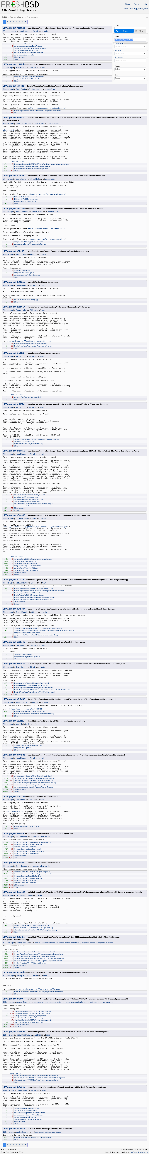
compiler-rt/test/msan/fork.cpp (24, 441)
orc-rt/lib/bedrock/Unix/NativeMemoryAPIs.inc (29, 495)
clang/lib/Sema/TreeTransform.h (25, 561)
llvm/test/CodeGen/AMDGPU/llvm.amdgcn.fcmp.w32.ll (33, 1013)
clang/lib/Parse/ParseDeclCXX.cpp (26, 568)
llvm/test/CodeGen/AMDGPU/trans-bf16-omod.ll (30, 963)
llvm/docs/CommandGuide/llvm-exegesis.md (29, 851)
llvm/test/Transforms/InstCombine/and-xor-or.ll (29, 711)
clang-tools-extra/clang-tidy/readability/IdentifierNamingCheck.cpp (36, 635)
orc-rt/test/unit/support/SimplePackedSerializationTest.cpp (33, 780)
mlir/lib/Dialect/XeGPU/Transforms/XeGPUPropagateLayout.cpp (35, 930)
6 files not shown (19, 508)
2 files (16, 81)
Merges (117, 66)
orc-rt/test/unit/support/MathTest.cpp (26, 1108)
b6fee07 (20, 251)
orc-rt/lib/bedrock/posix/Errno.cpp (25, 44)
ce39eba (21, 1031)
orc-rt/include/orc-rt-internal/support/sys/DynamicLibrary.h (33, 504)
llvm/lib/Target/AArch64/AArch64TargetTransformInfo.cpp (33, 687)
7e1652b (21, 28)
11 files (16, 604)
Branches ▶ (119, 57)
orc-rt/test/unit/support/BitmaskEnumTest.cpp (29, 1113)
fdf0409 (20, 86)
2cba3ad (21, 579)
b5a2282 (21, 796)
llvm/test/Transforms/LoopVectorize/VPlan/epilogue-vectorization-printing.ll (39, 954)
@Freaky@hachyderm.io (139, 1152)
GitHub (35, 31)
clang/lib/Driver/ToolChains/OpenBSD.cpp (28, 745)
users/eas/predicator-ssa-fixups (48, 1132)
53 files (16, 967)
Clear (141, 31)
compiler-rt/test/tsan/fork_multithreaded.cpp (28, 444)
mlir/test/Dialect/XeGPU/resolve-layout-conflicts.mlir (31, 925)
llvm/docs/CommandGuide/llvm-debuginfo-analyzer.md (32, 842)
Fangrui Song (21, 254)
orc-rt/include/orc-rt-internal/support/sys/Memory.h (30, 506)
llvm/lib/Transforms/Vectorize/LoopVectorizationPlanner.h (33, 346)
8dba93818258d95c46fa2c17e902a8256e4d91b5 (46, 239)
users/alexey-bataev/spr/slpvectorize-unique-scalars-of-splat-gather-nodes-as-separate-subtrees (73, 943)
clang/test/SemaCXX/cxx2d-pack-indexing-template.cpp (33, 559)
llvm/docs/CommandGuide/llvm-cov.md (27, 849)
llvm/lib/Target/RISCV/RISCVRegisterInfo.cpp (29, 593)
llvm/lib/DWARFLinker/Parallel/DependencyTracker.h (31, 168)
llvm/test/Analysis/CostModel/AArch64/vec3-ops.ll (31, 685)
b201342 (21, 208)
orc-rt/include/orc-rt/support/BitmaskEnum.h (28, 1115)
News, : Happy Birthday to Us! (136, 9)
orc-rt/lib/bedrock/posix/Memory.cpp (26, 50)
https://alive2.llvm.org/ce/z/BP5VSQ (25, 709)
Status (136, 4)
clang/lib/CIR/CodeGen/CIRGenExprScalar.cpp (29, 79)
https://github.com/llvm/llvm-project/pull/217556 (29, 341)
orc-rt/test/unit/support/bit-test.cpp (25, 1117)
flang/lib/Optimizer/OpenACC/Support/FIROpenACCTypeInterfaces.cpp (38, 961)
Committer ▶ (119, 43)
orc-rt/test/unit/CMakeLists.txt (24, 55)
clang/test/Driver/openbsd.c (23, 748)
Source (117, 36)
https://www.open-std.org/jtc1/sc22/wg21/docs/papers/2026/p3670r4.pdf (35, 527)
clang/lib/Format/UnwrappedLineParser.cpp (28, 242)
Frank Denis (21, 89)
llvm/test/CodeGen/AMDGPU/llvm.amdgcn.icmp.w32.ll (33, 1020)
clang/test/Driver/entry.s (22, 270)
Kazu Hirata (20, 800)
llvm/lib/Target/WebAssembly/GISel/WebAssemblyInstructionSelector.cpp (39, 591)
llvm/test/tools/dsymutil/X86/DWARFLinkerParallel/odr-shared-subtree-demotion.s (41, 164)
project (12, 28)
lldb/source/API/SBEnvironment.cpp (26, 199)
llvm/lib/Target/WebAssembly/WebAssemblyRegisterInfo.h (33, 599)
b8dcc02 (21, 515)
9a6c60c (21, 1087)
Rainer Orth (20, 356)
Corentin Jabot (22, 518)
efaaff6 (20, 999)
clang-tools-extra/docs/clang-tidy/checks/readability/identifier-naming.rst (38, 628)
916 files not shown (22, 1024)
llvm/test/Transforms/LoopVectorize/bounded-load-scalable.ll (34, 956)
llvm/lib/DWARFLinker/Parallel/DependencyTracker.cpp (32, 166)
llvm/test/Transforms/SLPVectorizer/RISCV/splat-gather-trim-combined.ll (38, 992)
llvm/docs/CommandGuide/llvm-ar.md (26, 853)
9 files (16, 1124)
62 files (16, 887)
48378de (21, 972)
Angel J (18, 724)
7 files (16, 59)
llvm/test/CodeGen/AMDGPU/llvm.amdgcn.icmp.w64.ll (33, 1018)
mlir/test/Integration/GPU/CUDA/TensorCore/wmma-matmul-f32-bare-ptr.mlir (39, 1078)
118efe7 (20, 721)
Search (117, 26)
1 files (16, 113)
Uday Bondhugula (24, 1035)
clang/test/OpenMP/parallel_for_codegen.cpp (30, 1016)
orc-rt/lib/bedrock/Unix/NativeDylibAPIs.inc (28, 501)
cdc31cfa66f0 (8, 130)
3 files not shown (19, 1121)
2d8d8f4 (21, 937)
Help (145, 4)
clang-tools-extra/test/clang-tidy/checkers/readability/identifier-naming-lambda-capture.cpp (44, 630)
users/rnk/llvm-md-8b (41, 837)
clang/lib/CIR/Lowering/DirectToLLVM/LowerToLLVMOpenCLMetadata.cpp (39, 958)
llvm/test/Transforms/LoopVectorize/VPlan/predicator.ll (32, 1137)
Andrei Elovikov (22, 1132)
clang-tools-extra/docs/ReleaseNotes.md (27, 633)
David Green (21, 667)
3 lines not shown (15, 394)
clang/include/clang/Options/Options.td (27, 275)
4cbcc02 (21, 892)
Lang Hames (24, 31)
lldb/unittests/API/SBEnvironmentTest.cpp (28, 197)
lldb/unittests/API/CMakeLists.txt (25, 201)
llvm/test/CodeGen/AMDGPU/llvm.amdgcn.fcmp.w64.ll (33, 1011)
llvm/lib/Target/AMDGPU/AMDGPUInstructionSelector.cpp (33, 588)
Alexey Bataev (23, 943)
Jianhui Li (20, 895)
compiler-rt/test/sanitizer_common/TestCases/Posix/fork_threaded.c (37, 439)
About (127, 4)
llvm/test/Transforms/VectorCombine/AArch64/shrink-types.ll (34, 692)
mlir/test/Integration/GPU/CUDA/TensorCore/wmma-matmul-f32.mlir (36, 1075)
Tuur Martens (21, 645)
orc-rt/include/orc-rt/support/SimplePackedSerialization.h (33, 776)
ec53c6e (21, 642)
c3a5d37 (21, 699)
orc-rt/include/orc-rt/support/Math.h (25, 1110)
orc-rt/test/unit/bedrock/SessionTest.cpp (28, 1022)
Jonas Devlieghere (23, 123)
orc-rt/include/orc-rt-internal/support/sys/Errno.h (30, 48)
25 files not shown (20, 856)
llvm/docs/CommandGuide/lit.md (25, 847)
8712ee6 (21, 664)
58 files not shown (20, 572)
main (46, 31)
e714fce (20, 833)
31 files (16, 858)
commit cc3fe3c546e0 (14, 811)
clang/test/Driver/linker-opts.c (24, 273)
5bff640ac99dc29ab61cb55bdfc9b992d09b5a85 (46, 108)
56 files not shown (20, 885)
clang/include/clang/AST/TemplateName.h (28, 566)
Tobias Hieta (34, 89)
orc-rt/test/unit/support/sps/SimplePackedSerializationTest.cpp (35, 783)
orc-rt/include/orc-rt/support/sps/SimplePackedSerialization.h (34, 778)
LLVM (5, 28)
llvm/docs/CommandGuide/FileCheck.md (28, 844)
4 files (16, 637)
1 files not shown (19, 57)
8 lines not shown (15, 556)
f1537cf (20, 64)
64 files (16, 575)
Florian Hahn (21, 310)
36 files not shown (20, 789)
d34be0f (21, 609)
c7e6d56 (21, 451)
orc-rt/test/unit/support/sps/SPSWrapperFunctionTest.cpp (33, 787)
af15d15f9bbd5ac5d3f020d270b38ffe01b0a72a (46, 229)
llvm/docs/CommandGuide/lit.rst (25, 880)
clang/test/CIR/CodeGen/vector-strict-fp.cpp (29, 77)
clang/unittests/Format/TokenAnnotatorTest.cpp (30, 244)
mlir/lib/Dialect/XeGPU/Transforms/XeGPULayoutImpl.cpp (33, 928)
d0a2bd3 (21, 863)
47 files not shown (20, 965)
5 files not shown (19, 602)
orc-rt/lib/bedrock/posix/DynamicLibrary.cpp (28, 499)
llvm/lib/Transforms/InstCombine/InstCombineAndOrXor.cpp (34, 714)
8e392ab (21, 282)
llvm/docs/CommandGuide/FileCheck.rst (27, 876)
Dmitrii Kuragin (22, 612)
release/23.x (50, 89)
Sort (116, 75)
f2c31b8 (20, 353)
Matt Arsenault (21, 583)
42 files (16, 791)
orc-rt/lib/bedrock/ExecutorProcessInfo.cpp (28, 53)
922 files (18, 1027)
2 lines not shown (15, 1073)
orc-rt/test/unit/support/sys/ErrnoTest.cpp (28, 46)
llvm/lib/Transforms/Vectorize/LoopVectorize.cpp (30, 344)
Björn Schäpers (22, 212)
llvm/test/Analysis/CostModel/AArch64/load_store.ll (31, 683)
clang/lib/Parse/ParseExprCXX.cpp (26, 570)
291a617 (21, 307)
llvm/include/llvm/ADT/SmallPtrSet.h (26, 826)
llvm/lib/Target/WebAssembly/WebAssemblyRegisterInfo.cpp (34, 597)
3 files (16, 171)
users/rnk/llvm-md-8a (41, 866)
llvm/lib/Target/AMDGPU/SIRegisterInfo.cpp (29, 595)
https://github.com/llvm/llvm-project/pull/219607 (38, 989)
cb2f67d (21, 404)
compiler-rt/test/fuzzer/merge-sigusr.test (27, 397)
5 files (16, 694)
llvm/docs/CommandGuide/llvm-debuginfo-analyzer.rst (32, 872)
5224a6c (21, 1128)
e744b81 (21, 755)
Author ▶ (118, 50)
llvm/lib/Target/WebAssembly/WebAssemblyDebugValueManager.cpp (37, 111)
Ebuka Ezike (21, 179)
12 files (16, 510)
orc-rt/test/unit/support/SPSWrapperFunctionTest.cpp (32, 785)
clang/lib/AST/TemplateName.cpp (25, 563)
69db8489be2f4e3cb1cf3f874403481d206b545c (46, 194)
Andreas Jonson (22, 702)
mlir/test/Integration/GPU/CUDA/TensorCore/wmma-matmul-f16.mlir (36, 1080)
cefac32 (20, 118)
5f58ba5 (20, 175)
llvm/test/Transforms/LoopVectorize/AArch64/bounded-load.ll (34, 952)
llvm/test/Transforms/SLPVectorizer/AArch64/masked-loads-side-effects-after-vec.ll (42, 690)
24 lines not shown (16, 161)
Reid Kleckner (21, 837)
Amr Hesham (21, 68)
